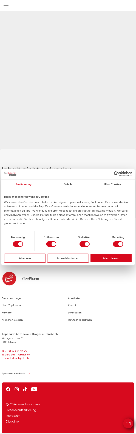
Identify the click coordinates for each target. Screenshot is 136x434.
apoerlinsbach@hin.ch (15, 358)
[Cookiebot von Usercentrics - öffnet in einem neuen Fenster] (116, 173)
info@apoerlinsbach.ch (16, 354)
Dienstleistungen (12, 298)
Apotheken (74, 298)
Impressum (13, 415)
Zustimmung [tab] (24, 183)
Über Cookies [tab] (112, 183)
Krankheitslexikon (12, 319)
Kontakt (73, 305)
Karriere (7, 312)
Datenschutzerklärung (21, 410)
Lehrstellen (74, 312)
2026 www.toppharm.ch (26, 404)
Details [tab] (68, 183)
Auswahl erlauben (68, 258)
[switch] (51, 244)
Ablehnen (25, 258)
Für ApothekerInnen (80, 319)
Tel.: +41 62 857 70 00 (14, 350)
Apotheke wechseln (13, 373)
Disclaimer (13, 421)
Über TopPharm (11, 305)
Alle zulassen (111, 258)
